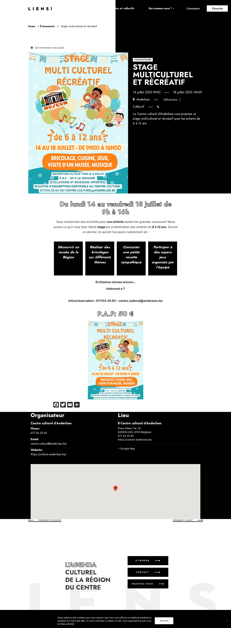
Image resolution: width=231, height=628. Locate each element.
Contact (142, 572)
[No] (227, 620)
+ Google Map (126, 448)
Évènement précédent (49, 520)
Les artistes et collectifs (119, 8)
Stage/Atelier (142, 59)
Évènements (47, 26)
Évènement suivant (183, 520)
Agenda (86, 8)
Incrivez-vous (142, 584)
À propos (142, 560)
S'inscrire (217, 8)
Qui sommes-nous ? (160, 8)
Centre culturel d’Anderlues (51, 423)
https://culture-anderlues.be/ (48, 454)
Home (31, 26)
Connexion (193, 8)
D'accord (164, 620)
